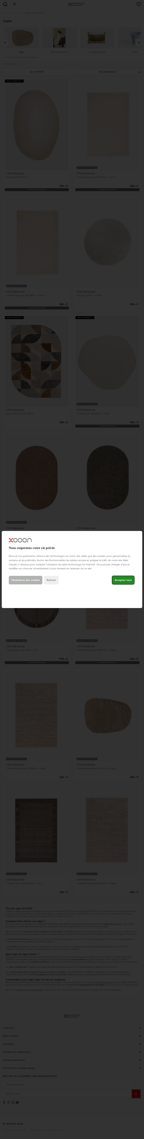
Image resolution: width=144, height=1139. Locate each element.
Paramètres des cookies (25, 580)
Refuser (51, 580)
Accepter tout (123, 580)
